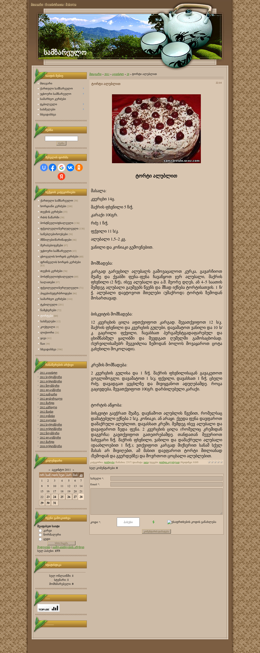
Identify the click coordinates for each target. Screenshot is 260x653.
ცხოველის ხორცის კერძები (59, 256)
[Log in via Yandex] (61, 176)
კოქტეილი (47, 327)
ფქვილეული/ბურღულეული (59, 228)
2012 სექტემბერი (51, 424)
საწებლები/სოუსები (54, 234)
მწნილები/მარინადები (56, 239)
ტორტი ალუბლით (169, 462)
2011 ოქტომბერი (51, 381)
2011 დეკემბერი (50, 390)
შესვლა (71, 4)
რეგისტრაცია (54, 4)
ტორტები (46, 315)
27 (75, 497)
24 (54, 497)
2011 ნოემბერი (49, 385)
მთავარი (37, 4)
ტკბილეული (48, 304)
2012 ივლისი (48, 420)
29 (41, 503)
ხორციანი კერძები (53, 206)
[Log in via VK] (70, 167)
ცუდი (46, 539)
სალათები (47, 282)
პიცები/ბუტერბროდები (56, 293)
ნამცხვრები (48, 310)
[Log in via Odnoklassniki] (79, 167)
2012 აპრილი (48, 407)
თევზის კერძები (51, 212)
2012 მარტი (47, 403)
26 (68, 497)
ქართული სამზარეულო (56, 200)
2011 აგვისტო (48, 372)
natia (146, 462)
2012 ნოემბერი (49, 433)
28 (81, 497)
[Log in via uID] (44, 167)
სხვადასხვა (48, 349)
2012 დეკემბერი (50, 437)
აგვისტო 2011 (61, 469)
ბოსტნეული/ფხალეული (56, 223)
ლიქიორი (47, 332)
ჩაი (42, 343)
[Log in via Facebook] (52, 167)
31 (54, 503)
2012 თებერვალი (51, 398)
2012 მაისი (46, 411)
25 (61, 497)
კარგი (47, 530)
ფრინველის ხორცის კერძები (60, 262)
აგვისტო (118, 74)
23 (48, 497)
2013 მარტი (47, 442)
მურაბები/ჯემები (51, 245)
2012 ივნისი (47, 416)
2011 (106, 74)
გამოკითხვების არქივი (68, 547)
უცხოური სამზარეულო (56, 251)
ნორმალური (52, 534)
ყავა (43, 338)
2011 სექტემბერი (51, 377)
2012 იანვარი (48, 394)
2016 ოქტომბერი (51, 446)
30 (48, 503)
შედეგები (43, 547)
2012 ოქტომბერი (51, 429)
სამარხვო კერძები (53, 299)
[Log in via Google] (61, 167)
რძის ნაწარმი (49, 217)
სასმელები (48, 321)
